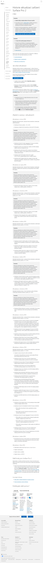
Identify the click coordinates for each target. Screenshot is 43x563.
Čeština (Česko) (5, 554)
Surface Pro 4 (7, 56)
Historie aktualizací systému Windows (21, 481)
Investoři (30, 543)
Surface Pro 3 (7, 59)
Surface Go (7, 73)
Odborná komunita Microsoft (18, 544)
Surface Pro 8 (7, 39)
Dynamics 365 (3, 543)
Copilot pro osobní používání (4, 523)
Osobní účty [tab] (16, 490)
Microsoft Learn (17, 540)
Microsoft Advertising (4, 547)
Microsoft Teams (3, 550)
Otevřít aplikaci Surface (18, 78)
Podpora (2, 3)
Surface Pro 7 (7, 45)
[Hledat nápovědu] (4, 1)
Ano (24, 516)
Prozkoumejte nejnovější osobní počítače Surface (25, 33)
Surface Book (7, 76)
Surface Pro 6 (7, 48)
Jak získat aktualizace (18, 57)
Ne (30, 516)
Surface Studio (8, 10)
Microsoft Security (3, 540)
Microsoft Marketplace (18, 546)
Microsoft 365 (3, 525)
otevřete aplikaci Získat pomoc (29, 509)
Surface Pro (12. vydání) (7, 15)
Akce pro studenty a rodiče (32, 532)
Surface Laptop (8, 71)
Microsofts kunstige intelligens (5, 538)
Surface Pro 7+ (7, 42)
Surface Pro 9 (7, 36)
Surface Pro (7, 12)
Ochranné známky (24, 559)
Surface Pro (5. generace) (8, 52)
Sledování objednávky (18, 528)
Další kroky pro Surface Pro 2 (19, 61)
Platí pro (14, 13)
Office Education (31, 528)
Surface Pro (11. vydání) (7, 24)
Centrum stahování (17, 523)
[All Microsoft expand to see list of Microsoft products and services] (1, 1)
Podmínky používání (18, 559)
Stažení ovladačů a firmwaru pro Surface (22, 72)
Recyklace (16, 530)
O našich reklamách (30, 559)
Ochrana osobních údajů (11, 559)
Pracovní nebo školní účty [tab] (24, 490)
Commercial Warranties (18, 532)
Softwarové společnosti (18, 549)
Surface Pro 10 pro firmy (8, 29)
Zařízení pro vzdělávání (32, 523)
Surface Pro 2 (7, 62)
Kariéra (30, 538)
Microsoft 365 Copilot (4, 548)
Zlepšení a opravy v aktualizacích (20, 59)
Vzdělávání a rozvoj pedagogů (33, 530)
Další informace (18, 50)
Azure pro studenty (31, 533)
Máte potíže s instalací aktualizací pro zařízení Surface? (24, 479)
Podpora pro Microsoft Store (18, 525)
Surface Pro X (7, 32)
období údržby (26, 22)
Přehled (6, 7)
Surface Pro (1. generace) (8, 66)
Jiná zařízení (7, 78)
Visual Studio (17, 551)
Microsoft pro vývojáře (18, 538)
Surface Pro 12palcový (8, 20)
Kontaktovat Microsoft (4, 559)
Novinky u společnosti (32, 540)
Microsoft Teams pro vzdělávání (33, 525)
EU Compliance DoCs (37, 559)
